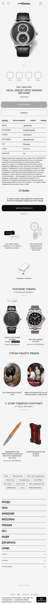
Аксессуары (8, 519)
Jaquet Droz (27, 125)
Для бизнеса (9, 542)
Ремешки (7, 525)
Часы (4, 507)
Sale (4, 531)
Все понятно (41, 600)
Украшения (8, 513)
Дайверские (11, 488)
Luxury (22, 488)
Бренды (6, 502)
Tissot (6, 476)
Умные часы (10, 480)
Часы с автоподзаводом (35, 476)
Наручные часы (28, 139)
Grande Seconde (29, 130)
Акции (5, 536)
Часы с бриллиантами (36, 484)
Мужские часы (18, 476)
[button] (22, 295)
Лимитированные (35, 488)
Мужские (26, 144)
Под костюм (20, 484)
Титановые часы (24, 480)
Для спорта (8, 484)
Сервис (5, 548)
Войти (23, 214)
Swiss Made (38, 480)
